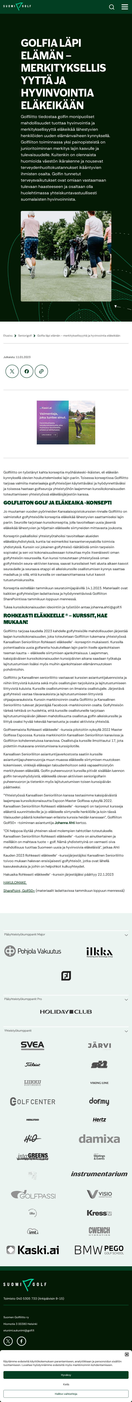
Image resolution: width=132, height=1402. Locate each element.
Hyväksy (66, 1374)
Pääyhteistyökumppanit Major (24, 934)
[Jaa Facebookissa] (26, 371)
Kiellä (66, 1384)
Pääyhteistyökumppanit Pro (23, 999)
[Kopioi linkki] (41, 371)
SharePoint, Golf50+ (19, 890)
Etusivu (8, 335)
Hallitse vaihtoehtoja (66, 1393)
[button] (127, 1354)
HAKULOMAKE (15, 882)
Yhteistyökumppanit (18, 1031)
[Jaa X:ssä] (12, 371)
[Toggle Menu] (125, 6)
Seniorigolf (25, 335)
